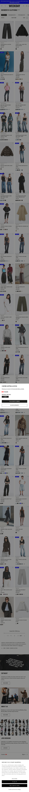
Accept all (14, 781)
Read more (14, 778)
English (5, 396)
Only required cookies (14, 785)
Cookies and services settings (14, 789)
